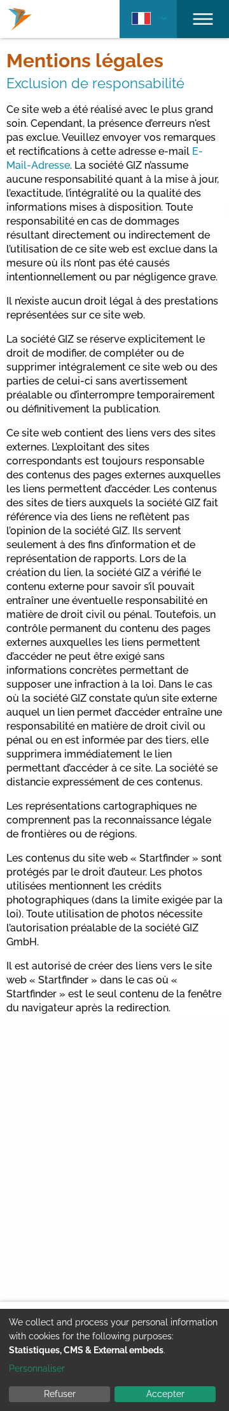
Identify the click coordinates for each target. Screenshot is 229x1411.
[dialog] (114, 1360)
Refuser (60, 1394)
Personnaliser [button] (37, 1368)
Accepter (165, 1394)
